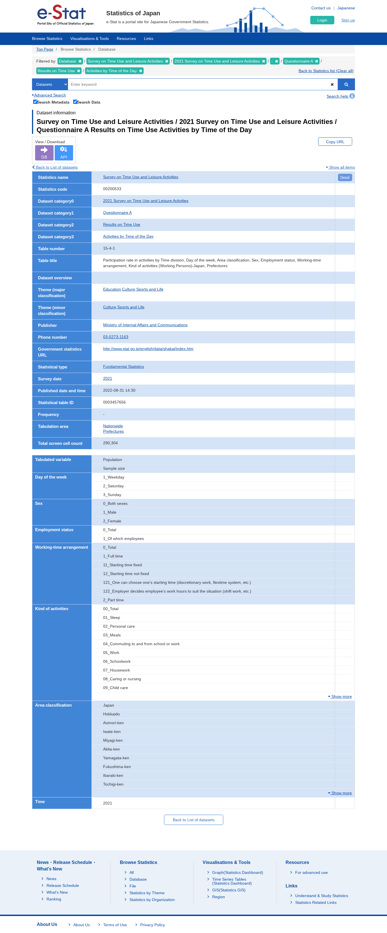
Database (138, 879)
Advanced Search (49, 95)
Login (322, 20)
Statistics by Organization (152, 900)
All (131, 872)
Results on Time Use (121, 224)
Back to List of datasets (56, 167)
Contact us (321, 8)
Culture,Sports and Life (123, 307)
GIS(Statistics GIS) (229, 890)
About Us (81, 925)
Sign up (348, 20)
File (132, 886)
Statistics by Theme (147, 893)
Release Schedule (62, 885)
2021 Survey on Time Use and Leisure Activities (145, 200)
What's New (57, 892)
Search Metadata (53, 102)
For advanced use (311, 872)
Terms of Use (115, 925)
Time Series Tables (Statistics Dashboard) (232, 881)
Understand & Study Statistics (321, 896)
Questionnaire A (117, 212)
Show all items (341, 167)
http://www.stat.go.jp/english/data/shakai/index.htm (148, 348)
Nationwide (113, 426)
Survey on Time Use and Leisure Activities (140, 177)
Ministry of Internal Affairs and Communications (145, 325)
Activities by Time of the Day (128, 236)
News (51, 879)
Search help (338, 96)
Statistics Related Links (316, 902)
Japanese (346, 8)
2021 (107, 378)
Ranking (53, 899)
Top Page (44, 49)
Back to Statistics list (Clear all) (326, 70)
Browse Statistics (47, 38)
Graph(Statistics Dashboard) (237, 872)
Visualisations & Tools (89, 38)
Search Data (88, 102)
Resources (126, 38)
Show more (341, 696)
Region (218, 897)
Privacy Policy (152, 925)
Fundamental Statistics (123, 366)
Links (148, 38)
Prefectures (113, 431)
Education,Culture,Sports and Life (133, 289)
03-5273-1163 (115, 336)
